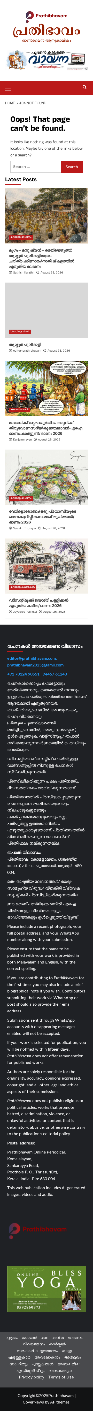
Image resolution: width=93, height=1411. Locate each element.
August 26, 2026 (49, 439)
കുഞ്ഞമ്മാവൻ (19, 410)
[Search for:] (35, 167)
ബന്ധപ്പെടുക (61, 1371)
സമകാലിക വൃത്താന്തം (37, 1351)
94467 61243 (55, 674)
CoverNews (33, 1402)
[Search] (84, 87)
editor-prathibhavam (27, 350)
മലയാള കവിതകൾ (23, 587)
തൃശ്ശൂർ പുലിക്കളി (25, 344)
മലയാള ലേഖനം (21, 237)
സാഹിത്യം (19, 1364)
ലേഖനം (75, 1338)
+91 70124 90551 (23, 674)
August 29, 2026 (52, 272)
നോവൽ (29, 1338)
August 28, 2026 (59, 350)
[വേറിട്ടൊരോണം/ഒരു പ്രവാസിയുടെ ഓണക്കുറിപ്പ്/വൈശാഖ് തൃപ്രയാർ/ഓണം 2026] (46, 477)
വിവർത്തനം (34, 1344)
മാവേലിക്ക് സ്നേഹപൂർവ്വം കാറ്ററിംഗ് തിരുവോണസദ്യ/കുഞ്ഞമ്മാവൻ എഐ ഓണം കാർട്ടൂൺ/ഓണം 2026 (45, 428)
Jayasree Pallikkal (25, 611)
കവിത (58, 1338)
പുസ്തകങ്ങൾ (42, 1364)
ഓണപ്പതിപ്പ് (69, 1364)
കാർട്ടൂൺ (57, 1344)
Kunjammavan (22, 439)
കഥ (44, 1338)
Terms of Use (61, 1377)
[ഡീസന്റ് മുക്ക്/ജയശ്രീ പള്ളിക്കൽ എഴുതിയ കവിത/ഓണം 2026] (46, 566)
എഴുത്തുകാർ (19, 1357)
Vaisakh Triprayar (24, 528)
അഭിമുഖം (72, 1357)
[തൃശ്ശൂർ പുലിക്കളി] (46, 310)
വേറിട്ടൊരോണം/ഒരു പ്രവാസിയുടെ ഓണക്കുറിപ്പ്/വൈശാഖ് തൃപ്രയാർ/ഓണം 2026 (42, 517)
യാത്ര (67, 1351)
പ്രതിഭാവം (47, 32)
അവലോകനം (47, 1357)
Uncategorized (20, 331)
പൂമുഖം (12, 1338)
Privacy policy (31, 1377)
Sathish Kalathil (23, 272)
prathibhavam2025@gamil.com (35, 665)
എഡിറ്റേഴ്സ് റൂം (30, 1371)
